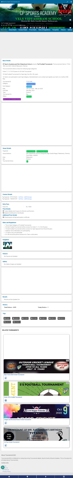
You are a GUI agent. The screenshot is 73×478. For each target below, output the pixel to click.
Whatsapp (29, 197)
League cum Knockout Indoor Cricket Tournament (17, 419)
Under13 (52, 318)
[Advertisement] (36, 45)
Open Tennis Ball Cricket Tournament (14, 374)
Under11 (43, 318)
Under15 (61, 318)
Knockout (16, 318)
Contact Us (6, 469)
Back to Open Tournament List (11, 1)
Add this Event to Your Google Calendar (12, 99)
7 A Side (25, 318)
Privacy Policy (7, 471)
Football (29, 86)
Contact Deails (23, 30)
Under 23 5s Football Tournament (13, 397)
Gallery (70, 30)
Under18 (7, 322)
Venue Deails (12, 30)
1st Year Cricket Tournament (11, 442)
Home (4, 466)
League (7, 318)
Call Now (20, 197)
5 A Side (34, 318)
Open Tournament (30, 83)
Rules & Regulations (44, 30)
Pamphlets (55, 30)
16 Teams (17, 322)
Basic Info (4, 30)
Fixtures (63, 30)
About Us (5, 468)
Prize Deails (32, 30)
